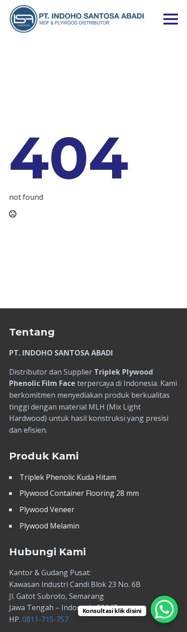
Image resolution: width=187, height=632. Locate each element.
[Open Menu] (170, 19)
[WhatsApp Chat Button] (164, 609)
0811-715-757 (45, 619)
